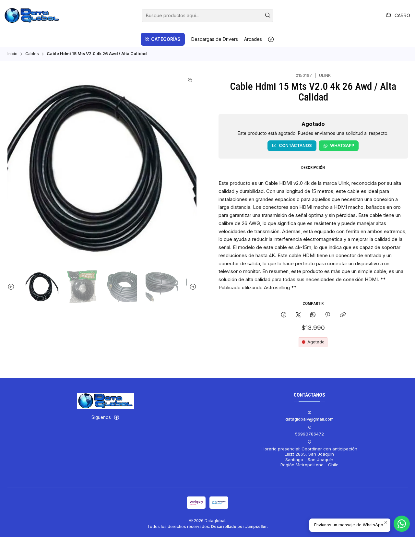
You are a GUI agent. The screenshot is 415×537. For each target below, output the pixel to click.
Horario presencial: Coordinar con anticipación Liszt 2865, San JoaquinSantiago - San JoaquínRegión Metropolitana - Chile (309, 456)
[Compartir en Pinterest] (328, 314)
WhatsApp (342, 145)
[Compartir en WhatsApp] (313, 314)
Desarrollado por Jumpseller (239, 526)
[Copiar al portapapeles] (343, 314)
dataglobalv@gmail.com (309, 419)
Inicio (12, 54)
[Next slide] (191, 286)
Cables (32, 54)
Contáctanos (295, 145)
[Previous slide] (12, 286)
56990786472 (309, 433)
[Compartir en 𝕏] (298, 314)
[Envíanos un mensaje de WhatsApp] (402, 524)
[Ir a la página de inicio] (32, 15)
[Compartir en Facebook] (284, 314)
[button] (163, 39)
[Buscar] (267, 15)
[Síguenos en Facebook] (270, 39)
